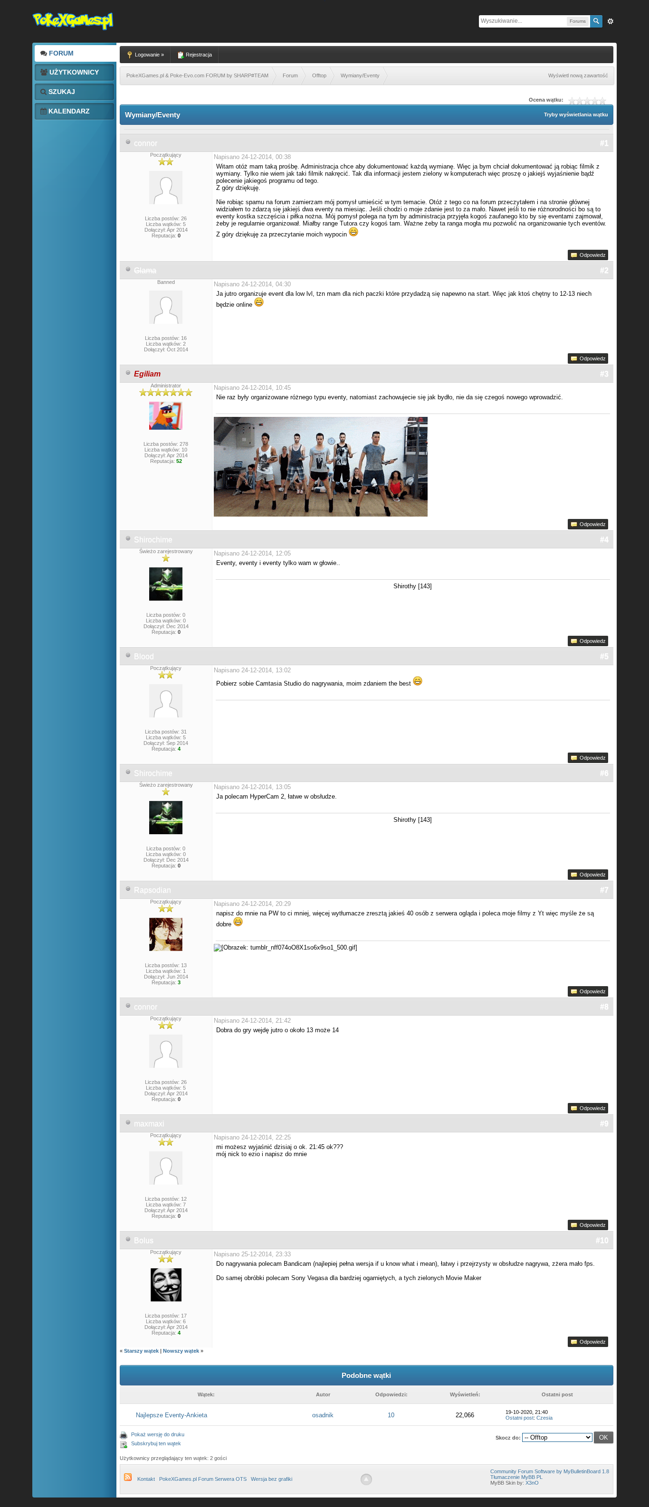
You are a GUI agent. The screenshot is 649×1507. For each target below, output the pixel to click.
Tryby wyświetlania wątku (576, 114)
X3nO (532, 1483)
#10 (602, 1240)
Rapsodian (152, 890)
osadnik (323, 1415)
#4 (604, 540)
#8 (604, 1007)
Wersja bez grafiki (271, 1479)
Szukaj (61, 91)
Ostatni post (520, 1418)
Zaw (610, 21)
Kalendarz (68, 111)
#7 (604, 890)
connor (145, 143)
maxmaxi (149, 1124)
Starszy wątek (141, 1351)
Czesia (544, 1418)
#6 (604, 773)
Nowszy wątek (181, 1351)
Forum (60, 53)
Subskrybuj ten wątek (156, 1443)
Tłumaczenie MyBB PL (516, 1477)
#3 (604, 374)
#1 (604, 143)
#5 (604, 656)
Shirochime (153, 540)
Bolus (143, 1240)
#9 (604, 1124)
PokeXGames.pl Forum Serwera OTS (203, 1479)
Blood (144, 656)
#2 (604, 270)
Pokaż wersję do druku (157, 1434)
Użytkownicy (73, 72)
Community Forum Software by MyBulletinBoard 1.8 (549, 1471)
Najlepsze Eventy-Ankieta (171, 1415)
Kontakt (146, 1479)
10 (391, 1415)
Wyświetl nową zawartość (578, 75)
